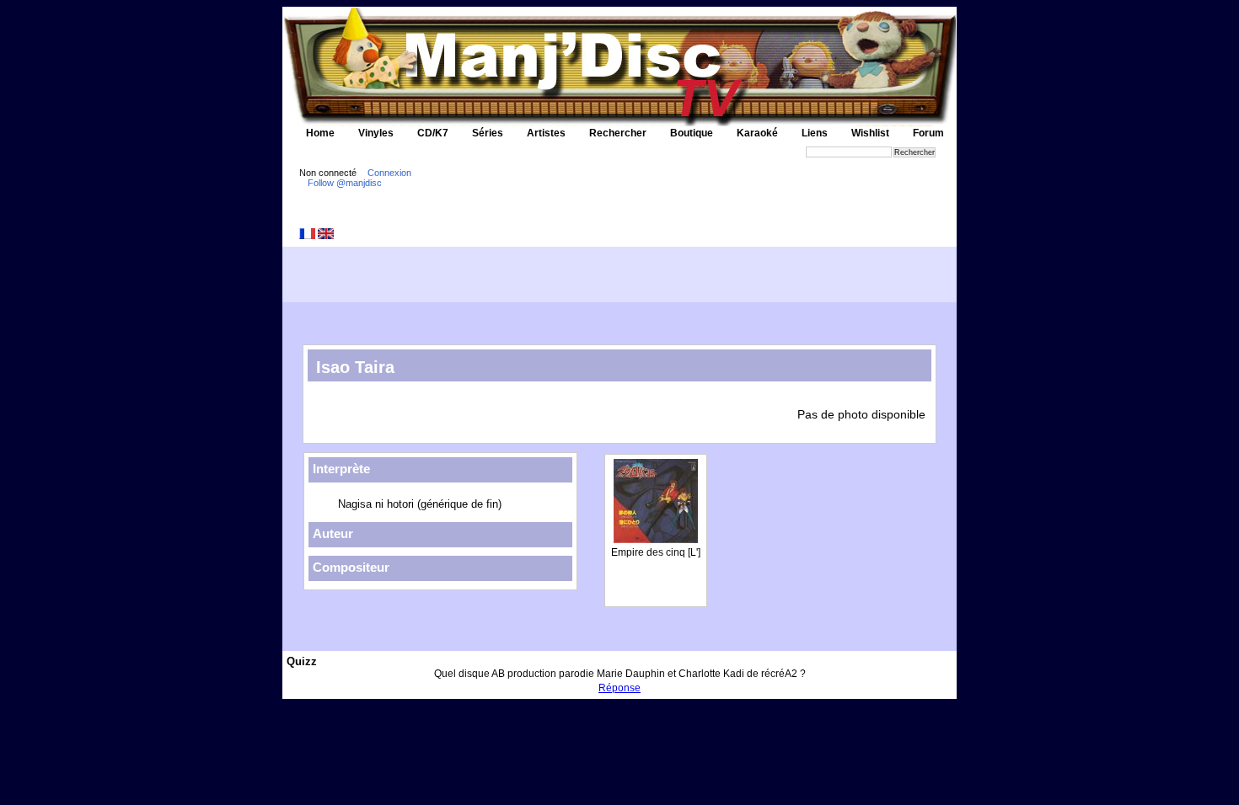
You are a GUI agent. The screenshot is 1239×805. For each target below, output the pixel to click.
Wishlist (870, 133)
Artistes (546, 133)
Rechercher (617, 133)
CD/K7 (432, 133)
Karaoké (757, 133)
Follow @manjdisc (345, 183)
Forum (928, 133)
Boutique (691, 133)
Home (320, 133)
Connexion (389, 173)
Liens (815, 133)
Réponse (619, 688)
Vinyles (376, 133)
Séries (487, 133)
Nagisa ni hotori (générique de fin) (420, 504)
